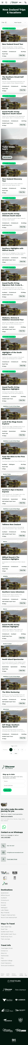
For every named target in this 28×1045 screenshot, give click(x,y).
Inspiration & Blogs (6, 960)
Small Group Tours (6, 936)
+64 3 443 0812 (5, 837)
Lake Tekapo (4, 910)
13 (11, 753)
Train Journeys (5, 939)
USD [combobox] (20, 2)
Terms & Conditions (14, 974)
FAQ (2, 958)
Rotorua (3, 902)
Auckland (4, 898)
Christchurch (5, 900)
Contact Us (4, 950)
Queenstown (5, 893)
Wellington (4, 907)
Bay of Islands (5, 912)
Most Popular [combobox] (17, 22)
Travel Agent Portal (7, 948)
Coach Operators (6, 963)
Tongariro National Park (8, 915)
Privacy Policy (2, 974)
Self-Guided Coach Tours (8, 934)
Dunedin (3, 905)
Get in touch (7, 157)
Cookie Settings (21, 974)
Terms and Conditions (7, 965)
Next (16, 753)
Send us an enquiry (7, 816)
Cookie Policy (7, 974)
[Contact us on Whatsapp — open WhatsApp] (4, 827)
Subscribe (7, 790)
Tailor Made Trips (6, 926)
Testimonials (4, 955)
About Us (4, 953)
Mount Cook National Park (9, 917)
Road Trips (4, 929)
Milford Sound (5, 895)
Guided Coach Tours (7, 931)
